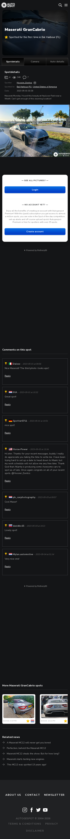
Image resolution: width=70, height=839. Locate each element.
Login (35, 189)
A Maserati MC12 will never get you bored (29, 742)
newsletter (54, 795)
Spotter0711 (20, 420)
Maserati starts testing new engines (25, 759)
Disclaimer (35, 831)
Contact (32, 795)
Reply (8, 376)
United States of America (45, 86)
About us (13, 795)
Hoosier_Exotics (24, 82)
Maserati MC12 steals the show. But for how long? (33, 753)
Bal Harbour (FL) (24, 86)
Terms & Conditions (24, 824)
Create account (35, 231)
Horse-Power (20, 449)
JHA (15, 392)
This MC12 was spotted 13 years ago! (26, 764)
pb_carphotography (24, 497)
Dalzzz (16, 363)
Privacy (51, 824)
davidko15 (18, 525)
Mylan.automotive (23, 554)
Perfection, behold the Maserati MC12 (26, 748)
